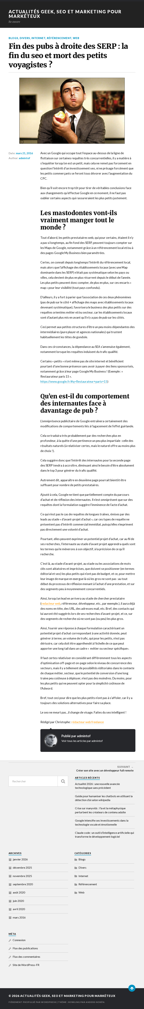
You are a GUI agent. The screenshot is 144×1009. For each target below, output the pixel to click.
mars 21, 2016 (24, 153)
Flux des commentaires (26, 956)
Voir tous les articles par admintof (82, 740)
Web (76, 38)
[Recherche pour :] (38, 781)
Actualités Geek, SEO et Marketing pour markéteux (65, 14)
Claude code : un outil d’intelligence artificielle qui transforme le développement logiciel (104, 834)
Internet (38, 38)
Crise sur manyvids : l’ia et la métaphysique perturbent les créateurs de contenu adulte (100, 810)
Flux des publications (25, 948)
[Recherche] (63, 781)
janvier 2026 (20, 859)
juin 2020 (18, 900)
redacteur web (50, 603)
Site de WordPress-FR (26, 964)
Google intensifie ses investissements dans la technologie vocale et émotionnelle (101, 822)
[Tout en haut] (131, 988)
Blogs (13, 38)
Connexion (19, 940)
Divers (25, 38)
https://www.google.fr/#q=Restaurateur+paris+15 (73, 381)
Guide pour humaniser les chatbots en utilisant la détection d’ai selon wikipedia (104, 798)
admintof (24, 158)
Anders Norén (95, 1002)
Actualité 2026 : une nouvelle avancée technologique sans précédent (97, 785)
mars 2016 (19, 917)
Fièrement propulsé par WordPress (32, 1002)
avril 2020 (19, 909)
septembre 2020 (23, 884)
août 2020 (19, 892)
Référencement (59, 38)
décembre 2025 (22, 867)
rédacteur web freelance (88, 722)
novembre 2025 (22, 876)
